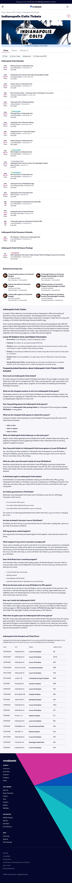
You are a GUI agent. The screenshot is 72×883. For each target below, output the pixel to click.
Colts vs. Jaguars (12, 428)
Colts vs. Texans (12, 431)
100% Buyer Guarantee (43, 2)
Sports (9, 12)
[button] (5, 56)
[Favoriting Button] (68, 16)
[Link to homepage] (36, 6)
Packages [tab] (23, 50)
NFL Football (16, 12)
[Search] (67, 7)
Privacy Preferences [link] (8, 868)
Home (3, 12)
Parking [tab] (14, 50)
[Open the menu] (3, 7)
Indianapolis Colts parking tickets (25, 407)
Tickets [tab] (5, 50)
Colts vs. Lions (11, 425)
